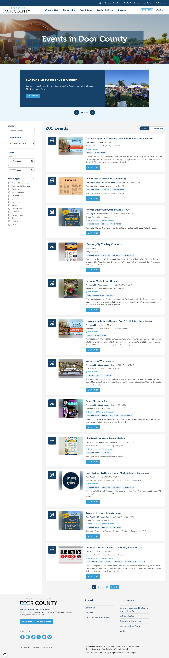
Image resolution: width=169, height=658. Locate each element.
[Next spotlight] (92, 112)
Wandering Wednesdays (100, 361)
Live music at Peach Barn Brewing (106, 178)
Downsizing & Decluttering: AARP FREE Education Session (119, 138)
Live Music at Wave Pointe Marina (105, 438)
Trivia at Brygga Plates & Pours (103, 513)
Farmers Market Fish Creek (101, 281)
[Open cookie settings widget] (4, 654)
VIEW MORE (33, 96)
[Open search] (99, 2)
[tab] (82, 112)
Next (113, 587)
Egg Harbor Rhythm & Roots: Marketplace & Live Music (117, 473)
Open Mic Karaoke (96, 401)
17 (107, 587)
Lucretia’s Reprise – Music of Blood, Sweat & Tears (115, 547)
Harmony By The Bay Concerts (104, 244)
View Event (93, 167)
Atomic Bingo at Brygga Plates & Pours (108, 209)
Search (11, 126)
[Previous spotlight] (76, 112)
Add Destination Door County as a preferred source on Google (111, 653)
